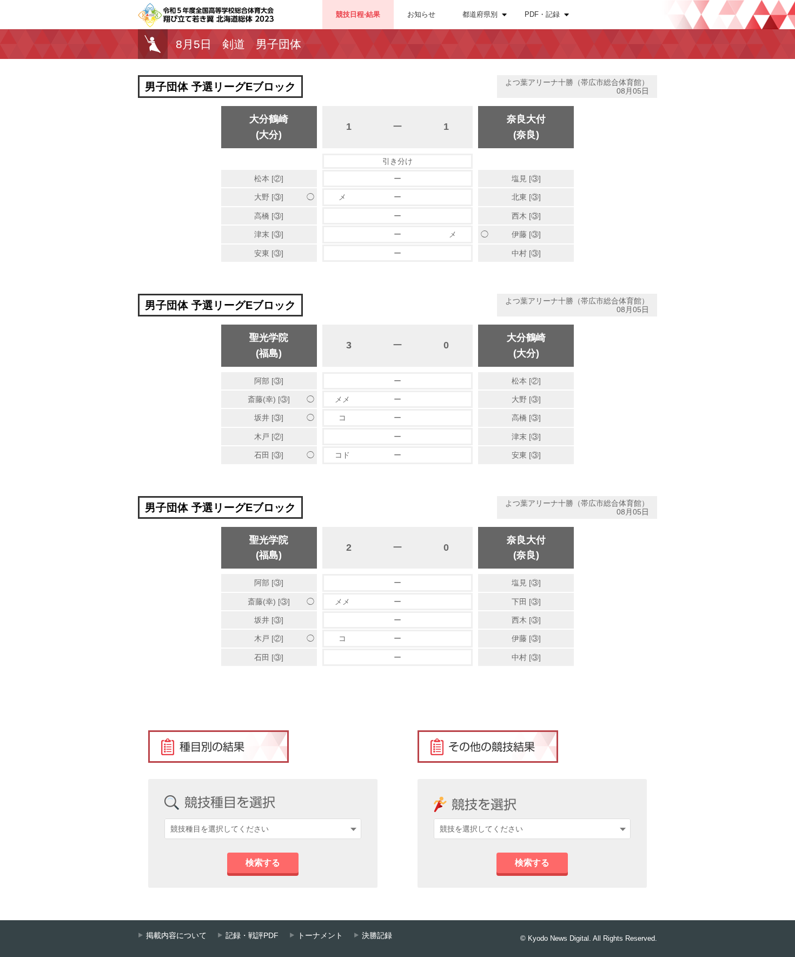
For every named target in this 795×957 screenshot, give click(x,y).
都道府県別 (480, 14)
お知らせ (421, 14)
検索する (263, 862)
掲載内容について (176, 936)
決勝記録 (377, 936)
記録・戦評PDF (252, 936)
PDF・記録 (542, 14)
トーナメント (320, 936)
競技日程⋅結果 (358, 14)
